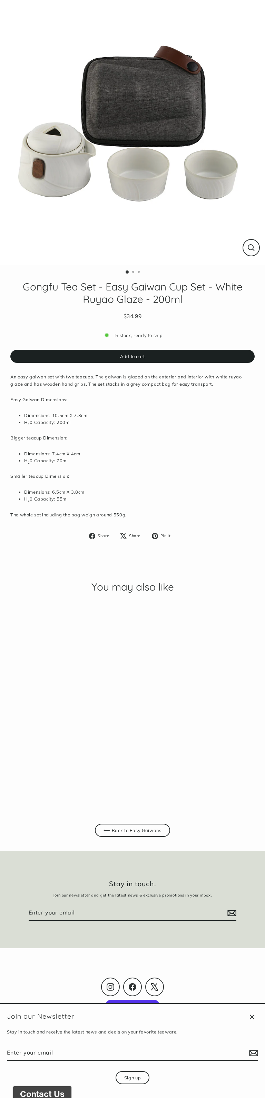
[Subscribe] (252, 1053)
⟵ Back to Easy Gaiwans (132, 830)
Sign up (132, 1077)
